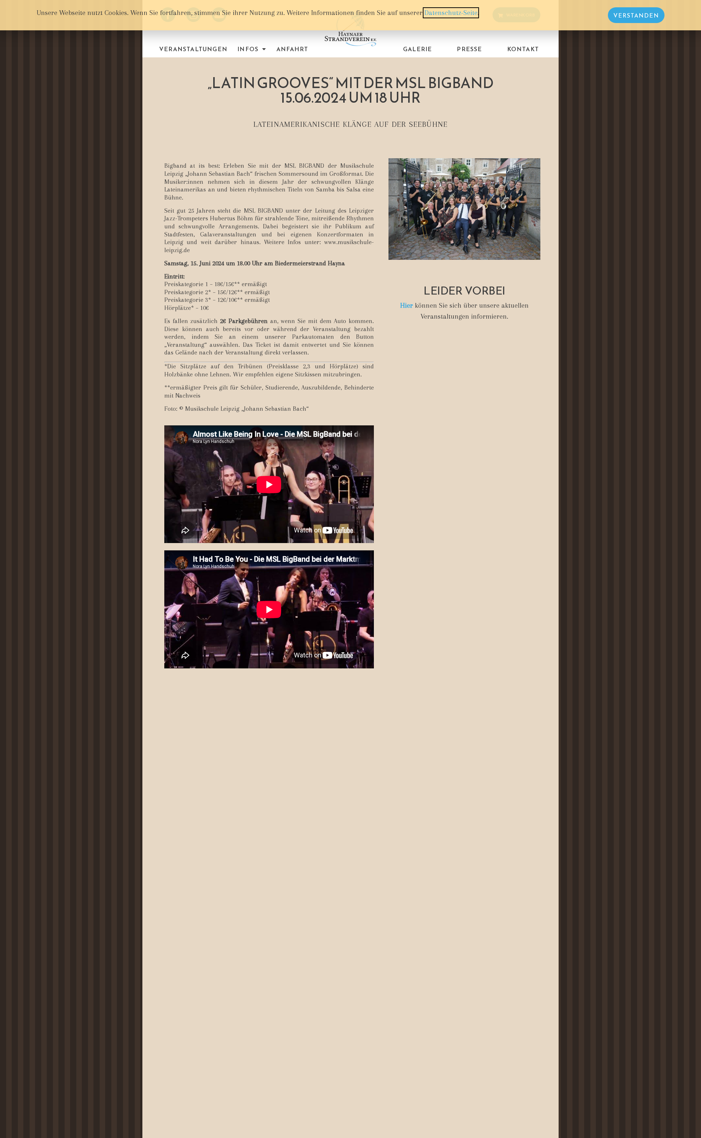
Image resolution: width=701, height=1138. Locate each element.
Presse (469, 49)
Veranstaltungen (193, 49)
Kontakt (523, 49)
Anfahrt (292, 49)
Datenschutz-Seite (451, 13)
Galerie (417, 49)
